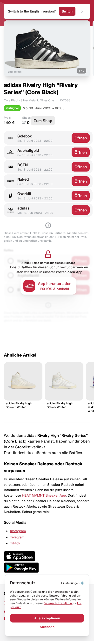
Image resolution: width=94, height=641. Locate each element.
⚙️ (72, 583)
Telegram (17, 537)
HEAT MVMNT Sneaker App (44, 495)
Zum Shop (43, 121)
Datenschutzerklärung (59, 603)
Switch (67, 11)
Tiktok (15, 543)
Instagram (18, 531)
